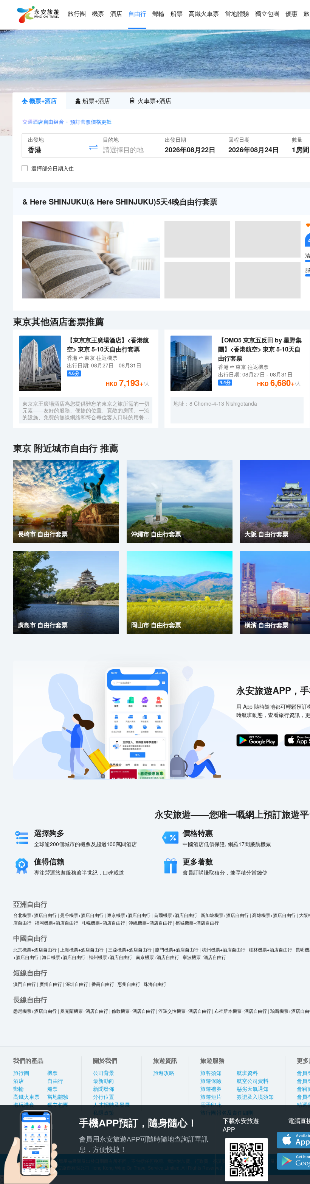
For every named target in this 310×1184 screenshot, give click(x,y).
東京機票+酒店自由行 (128, 915)
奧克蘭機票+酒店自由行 (84, 1010)
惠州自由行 (129, 984)
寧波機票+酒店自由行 (204, 957)
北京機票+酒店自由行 (35, 949)
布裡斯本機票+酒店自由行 (240, 1010)
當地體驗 (237, 14)
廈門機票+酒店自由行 (176, 949)
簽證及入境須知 (255, 1097)
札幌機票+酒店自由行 (103, 922)
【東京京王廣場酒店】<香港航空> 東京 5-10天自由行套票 (108, 344)
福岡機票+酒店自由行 (56, 922)
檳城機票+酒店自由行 (197, 922)
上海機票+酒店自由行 (82, 949)
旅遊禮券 (211, 1089)
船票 (176, 14)
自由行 (137, 14)
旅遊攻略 (163, 1073)
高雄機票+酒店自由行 (274, 915)
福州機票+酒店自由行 (110, 957)
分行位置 (103, 1097)
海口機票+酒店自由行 (63, 957)
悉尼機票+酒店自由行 (35, 1010)
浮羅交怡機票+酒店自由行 (184, 1010)
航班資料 (247, 1073)
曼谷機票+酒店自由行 (82, 915)
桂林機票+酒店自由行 (270, 949)
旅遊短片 (211, 1097)
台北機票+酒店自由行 (35, 915)
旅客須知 (211, 1073)
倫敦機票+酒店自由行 (133, 1010)
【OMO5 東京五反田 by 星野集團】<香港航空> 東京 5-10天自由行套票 (260, 349)
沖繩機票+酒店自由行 (150, 922)
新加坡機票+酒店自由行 (225, 915)
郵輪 (158, 14)
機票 (98, 14)
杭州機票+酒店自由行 (223, 949)
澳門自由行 (24, 984)
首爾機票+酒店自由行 (175, 915)
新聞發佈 (103, 1089)
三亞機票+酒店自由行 (130, 949)
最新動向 (103, 1081)
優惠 (291, 14)
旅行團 (77, 14)
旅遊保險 (211, 1081)
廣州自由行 (50, 984)
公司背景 (103, 1073)
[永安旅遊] (37, 15)
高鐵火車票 (204, 14)
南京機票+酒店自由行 (157, 957)
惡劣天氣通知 (252, 1089)
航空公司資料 (252, 1081)
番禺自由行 (102, 984)
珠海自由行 (155, 984)
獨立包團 (267, 14)
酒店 (116, 14)
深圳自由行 (76, 984)
